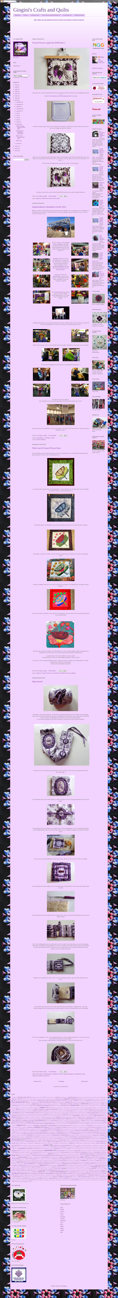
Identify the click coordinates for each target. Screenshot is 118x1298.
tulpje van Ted (28, 1171)
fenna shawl (26, 1118)
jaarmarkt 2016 (104, 1130)
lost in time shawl (65, 1138)
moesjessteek (30, 1143)
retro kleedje (40, 1158)
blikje (37, 1102)
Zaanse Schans (95, 1178)
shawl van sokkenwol (44, 1162)
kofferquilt (23, 1135)
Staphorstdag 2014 (70, 1165)
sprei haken (35, 1165)
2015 (16, 98)
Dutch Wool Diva (60, 269)
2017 (16, 93)
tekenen (35, 1170)
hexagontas (58, 1127)
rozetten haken (35, 1160)
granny (105, 1122)
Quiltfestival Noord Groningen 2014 (53, 1155)
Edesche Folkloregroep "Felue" (65, 1115)
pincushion (15, 1152)
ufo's (78, 1171)
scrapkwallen (91, 1160)
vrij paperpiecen (72, 1175)
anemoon (26, 1099)
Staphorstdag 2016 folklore (81, 1165)
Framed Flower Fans (47, 673)
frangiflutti (25, 1120)
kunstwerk (72, 1135)
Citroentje (96, 1109)
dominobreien (65, 1114)
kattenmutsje (77, 1132)
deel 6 (72, 1112)
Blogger (65, 1286)
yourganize (83, 1178)
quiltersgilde (21, 1155)
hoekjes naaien (14, 1129)
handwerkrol (55, 1074)
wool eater (25, 1178)
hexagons (52, 1127)
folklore (67, 1118)
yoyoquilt (89, 1178)
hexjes (64, 1127)
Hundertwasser (25, 1130)
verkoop (70, 1173)
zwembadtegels (24, 1181)
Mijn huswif (37, 681)
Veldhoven (57, 1173)
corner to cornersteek (78, 1110)
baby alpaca (17, 1100)
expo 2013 (89, 1117)
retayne (22, 1158)
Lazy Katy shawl (60, 1136)
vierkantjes (21, 1175)
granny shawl (23, 1123)
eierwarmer (90, 1115)
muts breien (24, 1145)
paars (90, 1148)
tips (79, 1170)
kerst (95, 1132)
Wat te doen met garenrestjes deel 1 (101, 274)
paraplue (28, 1150)
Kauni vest (89, 1132)
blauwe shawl (31, 1102)
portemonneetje (56, 1152)
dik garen (58, 1114)
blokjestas (41, 1103)
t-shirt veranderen (44, 1168)
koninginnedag (38, 1135)
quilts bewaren (100, 1155)
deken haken (95, 1112)
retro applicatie (32, 1158)
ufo (51, 1171)
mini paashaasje (70, 1141)
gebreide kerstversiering (75, 1120)
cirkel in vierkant (89, 1109)
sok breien (40, 1163)
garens (60, 1120)
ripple (83, 1158)
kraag (44, 1135)
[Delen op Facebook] (65, 196)
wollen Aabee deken (17, 1178)
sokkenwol (64, 1163)
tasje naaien (16, 1170)
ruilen (50, 1160)
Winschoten (74, 1176)
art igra (97, 1099)
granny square (39, 1123)
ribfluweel (70, 1158)
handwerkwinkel (98, 1125)
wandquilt (91, 1175)
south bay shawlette (89, 1163)
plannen (36, 1152)
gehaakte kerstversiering (41, 1122)
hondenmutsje (66, 1129)
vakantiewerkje (49, 1173)
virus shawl (30, 1175)
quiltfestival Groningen (38, 1155)
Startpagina (17, 15)
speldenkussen (21, 1165)
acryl (56, 1097)
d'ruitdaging (15, 1112)
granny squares (49, 1123)
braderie (30, 1107)
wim (50, 1176)
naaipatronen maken (76, 1145)
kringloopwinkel (56, 1135)
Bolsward (27, 1105)
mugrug (92, 1143)
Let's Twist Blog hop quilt (84, 1136)
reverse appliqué (71, 673)
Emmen (38, 1117)
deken (88, 1112)
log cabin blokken (26, 1138)
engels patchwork (45, 1117)
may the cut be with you (91, 1140)
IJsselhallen (47, 438)
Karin (61, 1222)
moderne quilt (14, 1143)
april (17, 119)
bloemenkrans (14, 1103)
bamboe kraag (40, 1100)
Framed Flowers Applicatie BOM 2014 (51, 15)
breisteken (72, 1107)
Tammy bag (57, 1168)
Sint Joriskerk (72, 1162)
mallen (40, 1140)
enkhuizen (52, 1117)
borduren (73, 1105)
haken (19, 1125)
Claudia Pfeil (102, 1109)
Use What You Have (17, 1173)
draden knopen (84, 1114)
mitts (83, 1141)
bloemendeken (84, 1102)
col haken (44, 1110)
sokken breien (47, 1163)
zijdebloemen (95, 1179)
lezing (93, 1136)
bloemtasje (28, 1103)
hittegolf (69, 1127)
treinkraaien (13, 1171)
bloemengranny (102, 1102)
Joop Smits (30, 1132)
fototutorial (88, 1118)
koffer (18, 1135)
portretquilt (72, 1152)
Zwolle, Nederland (41, 439)
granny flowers (17, 1123)
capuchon (62, 1109)
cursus (99, 1111)
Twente (46, 1171)
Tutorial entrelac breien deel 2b (101, 220)
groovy (87, 1123)
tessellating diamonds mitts (62, 1170)
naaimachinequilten (66, 1145)
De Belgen (55, 258)
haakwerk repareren (101, 1123)
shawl (18, 1162)
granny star (57, 1123)
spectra (14, 1165)
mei (17, 117)
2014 (16, 100)
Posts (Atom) (64, 1086)
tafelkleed (51, 1168)
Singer (66, 1162)
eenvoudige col (83, 1115)
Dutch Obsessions (61, 268)
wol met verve (103, 1176)
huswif (60, 1074)
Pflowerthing (104, 1150)
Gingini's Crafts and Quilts (41, 10)
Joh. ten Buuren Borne (22, 1132)
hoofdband (97, 1129)
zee (101, 1178)
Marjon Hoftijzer (63, 1140)
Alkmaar (20, 1099)
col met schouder (52, 1110)
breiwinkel (83, 1107)
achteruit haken (50, 1097)
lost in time (57, 1138)
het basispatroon (53, 96)
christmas (81, 1109)
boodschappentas (65, 1105)
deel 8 (80, 1112)
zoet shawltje (102, 1179)
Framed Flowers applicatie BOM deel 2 (48, 43)
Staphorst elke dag (79, 15)
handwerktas (90, 1125)
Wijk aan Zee (35, 1176)
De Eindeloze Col (67, 15)
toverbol (103, 1170)
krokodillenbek (65, 1135)
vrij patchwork (80, 1175)
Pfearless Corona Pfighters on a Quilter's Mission (90, 1150)
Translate (25, 77)
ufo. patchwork (71, 1171)
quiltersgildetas (28, 1155)
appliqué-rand (77, 1099)
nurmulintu (63, 1146)
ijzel (49, 1130)
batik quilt (52, 1100)
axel (12, 1100)
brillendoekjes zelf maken (91, 1107)
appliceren (38, 198)
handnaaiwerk (29, 1125)
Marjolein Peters (54, 1140)
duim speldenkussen (29, 1115)
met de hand (15, 1141)
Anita (49, 554)
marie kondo (46, 1140)
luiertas (87, 1138)
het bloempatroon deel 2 (66, 96)
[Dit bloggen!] (61, 196)
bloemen (67, 1102)
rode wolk (88, 1158)
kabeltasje (36, 1132)
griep (77, 1123)
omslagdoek (13, 1148)
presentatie (83, 1152)
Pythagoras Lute (34, 1153)
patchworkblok (60, 1150)
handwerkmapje (48, 1074)
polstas (40, 1152)
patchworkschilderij (69, 1150)
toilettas (97, 1170)
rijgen (75, 1158)
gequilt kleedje (75, 1122)
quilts (93, 1155)
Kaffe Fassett (43, 1132)
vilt (25, 1175)
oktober (18, 106)
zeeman (105, 1178)
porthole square (64, 1152)
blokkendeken (55, 1103)
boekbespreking (96, 1103)
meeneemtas (100, 1140)
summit (28, 1168)
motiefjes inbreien (78, 1143)
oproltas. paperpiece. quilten (47, 1148)
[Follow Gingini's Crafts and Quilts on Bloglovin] (99, 78)
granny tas (72, 1123)
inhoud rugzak (71, 1130)
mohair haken (43, 1143)
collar (64, 1110)
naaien (46, 1145)
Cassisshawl (75, 1109)
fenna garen (19, 1118)
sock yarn (20, 1163)
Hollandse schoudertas (30, 1129)
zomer (12, 1181)
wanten (96, 1175)
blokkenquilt (63, 1103)
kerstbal (100, 1132)
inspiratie (77, 1130)
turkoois (34, 1171)
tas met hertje (78, 1168)
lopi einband (42, 1138)
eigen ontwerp (39, 1074)
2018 (16, 91)
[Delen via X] (63, 196)
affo (69, 1097)
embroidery (27, 1117)
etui (79, 1117)
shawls (52, 1162)
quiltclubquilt (83, 1154)
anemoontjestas (41, 1099)
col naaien (59, 1110)
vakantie (34, 1173)
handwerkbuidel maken (64, 1125)
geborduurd (66, 1120)
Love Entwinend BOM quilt (77, 1138)
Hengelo (24, 1127)
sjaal (83, 1162)
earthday (55, 1115)
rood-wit (20, 1160)
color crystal (69, 1110)
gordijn (100, 1122)
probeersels (90, 1152)
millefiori (49, 1141)
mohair (37, 1143)
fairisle (95, 1117)
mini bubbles (56, 1141)
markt (69, 1140)
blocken (54, 1102)
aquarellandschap (91, 1099)
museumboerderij (15, 1145)
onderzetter (30, 1148)
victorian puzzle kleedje (96, 1173)
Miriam (62, 1228)
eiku (104, 1115)
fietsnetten (39, 1118)
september (19, 108)
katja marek (66, 1132)
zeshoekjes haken (66, 1179)
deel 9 (84, 1112)
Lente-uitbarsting (73, 1136)
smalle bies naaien (101, 1162)
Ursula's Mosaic (94, 1171)
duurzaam (50, 1115)
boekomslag (14, 1105)
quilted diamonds (101, 1153)
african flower (87, 1097)
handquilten (36, 1125)
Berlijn (75, 1100)
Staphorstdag (61, 1165)
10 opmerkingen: (52, 196)
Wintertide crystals (94, 1176)
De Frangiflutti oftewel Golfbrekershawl (102, 134)
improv (53, 1130)
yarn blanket (59, 1178)
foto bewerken (74, 1118)
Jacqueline (63, 1220)
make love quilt (27, 1140)
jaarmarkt (97, 1130)
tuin (19, 1171)
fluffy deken (48, 1118)
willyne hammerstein (44, 1176)
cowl (90, 1110)
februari (18, 124)
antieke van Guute (50, 1099)
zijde (91, 1179)
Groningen (82, 1123)
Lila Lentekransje (99, 1136)
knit (97, 1133)
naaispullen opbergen (68, 1074)
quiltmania (82, 1155)
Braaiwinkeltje (56, 276)
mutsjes (29, 1145)
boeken (103, 1103)
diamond (46, 1114)
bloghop (34, 1104)
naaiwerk (101, 1145)
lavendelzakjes (52, 1136)
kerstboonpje (18, 1133)
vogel (42, 1175)
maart (18, 122)
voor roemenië (47, 1175)
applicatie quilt (58, 1099)
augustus (18, 111)
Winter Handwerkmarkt (83, 1176)
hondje (86, 1129)
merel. (105, 1140)
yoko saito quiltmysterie (75, 1178)
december (19, 102)
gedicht (83, 1120)
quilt (49, 1154)
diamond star (52, 1114)
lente (66, 1136)
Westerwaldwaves (17, 1176)
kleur (82, 1133)
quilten (58, 198)
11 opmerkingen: (52, 435)
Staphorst (42, 1165)
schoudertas (84, 1160)
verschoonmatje (77, 1173)
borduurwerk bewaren (84, 1105)
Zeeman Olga (24, 1179)
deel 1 (37, 1112)
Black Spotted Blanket (18, 1102)
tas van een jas (99, 1168)
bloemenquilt (21, 1103)
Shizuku (57, 1162)
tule (22, 1171)
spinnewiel (29, 1165)
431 (40, 1097)
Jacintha (62, 1218)
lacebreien (95, 1135)
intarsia (91, 1130)
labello (89, 1135)
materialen (81, 1140)
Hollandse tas (40, 1129)
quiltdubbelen (91, 1153)
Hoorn (19, 1130)
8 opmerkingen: (52, 670)
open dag (37, 1148)
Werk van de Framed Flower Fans (46, 448)
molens (49, 1143)
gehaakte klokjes (51, 1122)
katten (71, 1132)
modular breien (23, 1143)
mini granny (63, 1141)
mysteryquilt (39, 1145)
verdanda (64, 1173)
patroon (77, 1150)
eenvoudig (75, 1115)
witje (61, 1232)
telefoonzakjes (42, 1170)
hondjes (91, 1129)
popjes (50, 1152)
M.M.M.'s (103, 1138)
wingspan (54, 1176)
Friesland (48, 1120)
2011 (16, 150)
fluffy (43, 1118)
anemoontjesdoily (32, 1099)
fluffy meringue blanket (58, 1118)
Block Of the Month (45, 1102)
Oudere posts (84, 1081)
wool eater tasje (33, 1178)
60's (44, 1097)
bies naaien (102, 1100)
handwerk (44, 1125)
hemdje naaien (18, 1127)
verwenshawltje (85, 1173)
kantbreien (53, 1132)
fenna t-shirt (32, 1118)
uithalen (83, 1171)
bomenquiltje (56, 1105)
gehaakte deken (30, 1122)
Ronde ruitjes (14, 1160)
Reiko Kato (75, 1157)
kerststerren (31, 1133)
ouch (73, 1148)
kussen (77, 1135)
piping (27, 1152)
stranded (103, 1166)
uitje (87, 1171)
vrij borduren (65, 1175)
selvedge (103, 1160)
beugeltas (87, 1100)
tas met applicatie (70, 1168)
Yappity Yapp (52, 1178)
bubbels (35, 1109)
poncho (45, 1152)
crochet (94, 1110)
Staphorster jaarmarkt (100, 1165)
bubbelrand (29, 1109)
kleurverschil (87, 1133)
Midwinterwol (22, 1141)
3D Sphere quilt (35, 1097)
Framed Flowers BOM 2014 (60, 673)
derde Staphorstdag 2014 (20, 1114)
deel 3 (59, 1112)
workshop (40, 1178)
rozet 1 (24, 1160)
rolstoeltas (95, 1158)
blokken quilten (47, 1103)
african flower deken (95, 1097)
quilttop (30, 1157)
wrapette (46, 1178)
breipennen (60, 1107)
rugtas (41, 1160)
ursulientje (102, 1171)
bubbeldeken (22, 1109)
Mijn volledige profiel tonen (101, 61)
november (19, 104)
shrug (62, 1162)
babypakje (24, 1100)
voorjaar (53, 1175)
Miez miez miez (30, 1141)
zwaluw (17, 1181)
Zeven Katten (58, 292)
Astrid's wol (103, 1099)
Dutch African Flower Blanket (40, 1115)
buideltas (41, 1109)
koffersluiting (30, 1135)
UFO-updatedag (60, 1171)
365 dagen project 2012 (23, 1097)
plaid (31, 1152)
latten (23, 1136)
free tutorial (39, 1120)
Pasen (33, 1150)
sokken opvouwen (56, 1163)
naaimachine (56, 1145)
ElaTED (21, 1117)
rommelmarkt (101, 1158)
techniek (23, 1170)
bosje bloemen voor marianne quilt (20, 1107)
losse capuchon (49, 1138)
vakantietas (41, 1173)
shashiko (13, 1162)
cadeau (47, 1109)
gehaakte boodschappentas (18, 1122)
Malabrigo (35, 1140)
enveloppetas (74, 1117)
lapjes (19, 1136)
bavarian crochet (61, 1100)
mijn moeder (38, 1141)
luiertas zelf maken (95, 1138)
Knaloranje (93, 1133)
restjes (83, 1074)
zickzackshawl (74, 1179)
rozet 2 (29, 1160)
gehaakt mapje (90, 1120)
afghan (74, 1097)
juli (17, 113)
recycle (61, 1157)
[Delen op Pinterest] (66, 196)
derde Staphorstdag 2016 (32, 1114)
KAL (48, 1132)
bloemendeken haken (92, 1102)
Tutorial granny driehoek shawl (101, 202)
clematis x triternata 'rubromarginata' (18, 1110)
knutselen (102, 1133)
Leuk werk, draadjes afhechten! (102, 237)
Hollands (22, 1129)
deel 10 (42, 1112)
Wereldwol (61, 266)
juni (17, 115)
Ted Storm (29, 1170)
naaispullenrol (77, 1074)
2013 (16, 146)
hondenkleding (57, 1129)
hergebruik (37, 1127)
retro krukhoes (48, 1158)
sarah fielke (54, 1160)
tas (63, 1168)
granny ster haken (64, 1123)
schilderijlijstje (76, 1160)
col (39, 1111)
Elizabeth (48, 525)
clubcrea (29, 1110)
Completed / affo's (35, 15)
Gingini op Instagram (97, 68)
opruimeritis (63, 1148)
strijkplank (23, 1168)
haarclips (13, 1125)
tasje (105, 1168)
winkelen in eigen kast (43, 1075)
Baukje (62, 1209)
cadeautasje (55, 1109)
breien (42, 1107)
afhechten (80, 1097)
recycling (67, 1157)
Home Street (47, 1129)
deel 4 (64, 1112)
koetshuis (13, 1135)
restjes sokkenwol (100, 1157)
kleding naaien (75, 1133)
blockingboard (61, 1102)
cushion (105, 1110)
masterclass (75, 1140)
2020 (16, 87)
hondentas (81, 1129)
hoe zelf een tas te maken (94, 1127)
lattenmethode (29, 1136)
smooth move (14, 1163)
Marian (41, 584)
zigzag (87, 1179)
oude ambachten (78, 1148)
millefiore (44, 1141)
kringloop (48, 1135)
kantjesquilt (59, 1132)
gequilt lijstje (82, 1122)
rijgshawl (79, 1158)
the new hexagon (72, 1170)
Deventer (40, 1114)
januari (18, 143)
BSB (17, 1109)
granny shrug (31, 1123)
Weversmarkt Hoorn (27, 1176)
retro (26, 1158)
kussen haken (84, 1135)
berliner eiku (81, 1100)
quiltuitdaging (37, 1157)
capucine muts (68, 1109)
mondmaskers (55, 1143)
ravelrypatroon (54, 1157)
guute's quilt (93, 1123)
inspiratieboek (85, 1130)
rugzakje (45, 1160)
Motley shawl (86, 1143)
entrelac (58, 1117)
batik (47, 1100)
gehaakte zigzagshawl (60, 1122)
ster (70, 1166)
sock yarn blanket (28, 1163)
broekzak (100, 1107)
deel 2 (55, 1112)
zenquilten (53, 1179)
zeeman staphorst (39, 1179)
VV (86, 1175)
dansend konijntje (30, 1112)
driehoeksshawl (92, 1114)
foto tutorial (81, 1118)
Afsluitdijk (103, 1097)
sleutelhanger (93, 1162)
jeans (14, 1132)
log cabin (17, 1138)
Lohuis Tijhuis (35, 1138)
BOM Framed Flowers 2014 (49, 198)
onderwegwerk (21, 1148)
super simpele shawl (35, 1168)
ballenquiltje (33, 1100)
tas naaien (92, 1168)
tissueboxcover (92, 1170)
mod (86, 1141)
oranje (68, 1148)
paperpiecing (22, 1150)
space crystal (98, 1163)
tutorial (40, 1171)
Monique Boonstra (63, 1143)
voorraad (59, 1175)
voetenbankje (36, 1175)
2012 (16, 148)
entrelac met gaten (66, 1117)
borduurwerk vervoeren (94, 1105)
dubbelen (13, 1115)
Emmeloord (33, 1117)
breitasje (77, 1107)
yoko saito (66, 1178)
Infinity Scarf (64, 1130)
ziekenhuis (82, 1179)
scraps (97, 1160)
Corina (53, 489)
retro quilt (54, 1158)
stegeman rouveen (55, 1166)
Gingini (102, 57)
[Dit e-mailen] (60, 196)
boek (89, 1103)
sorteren (81, 1163)
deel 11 (46, 1112)
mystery (34, 1145)
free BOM (31, 1120)
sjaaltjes (87, 1162)
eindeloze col (14, 1117)
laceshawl (13, 1136)
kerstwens (52, 1133)
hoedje (103, 1127)
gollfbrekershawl (94, 1122)
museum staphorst (100, 1143)
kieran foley (68, 1133)
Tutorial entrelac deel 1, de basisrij (101, 151)
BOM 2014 (32, 1105)
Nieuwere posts (37, 1081)
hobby (74, 1127)
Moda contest (92, 1141)
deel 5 (68, 1112)
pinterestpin (22, 1152)
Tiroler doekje (84, 1170)
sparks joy (105, 1163)
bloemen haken (75, 1102)
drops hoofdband (101, 1114)
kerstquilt (24, 1133)
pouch (77, 1152)
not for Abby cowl (55, 1146)
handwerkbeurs (40, 438)
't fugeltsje (13, 1097)
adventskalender (63, 1097)
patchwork (48, 1150)
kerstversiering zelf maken (42, 1133)
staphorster (91, 1165)
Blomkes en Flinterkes (73, 1103)
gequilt (68, 1122)
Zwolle (52, 438)
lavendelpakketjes (44, 1136)
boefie (83, 1104)
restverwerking (15, 1158)
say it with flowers (63, 1160)
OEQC (77, 1146)
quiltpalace (87, 1155)
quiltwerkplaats (45, 1157)
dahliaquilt (22, 1112)
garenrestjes (54, 1120)
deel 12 (51, 1112)
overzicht (86, 1148)
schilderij (70, 1160)
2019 (16, 89)
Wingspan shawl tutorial (101, 184)
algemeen (13, 1099)
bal (28, 1100)
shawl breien (26, 1162)
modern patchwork (100, 1141)
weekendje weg (103, 1175)
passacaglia (40, 1150)
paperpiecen (14, 1150)
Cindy (61, 1213)
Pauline (62, 1230)
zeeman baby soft (16, 1179)
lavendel (36, 1136)
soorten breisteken (73, 1163)
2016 (16, 96)
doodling (72, 1114)
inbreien (58, 1130)
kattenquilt (84, 1132)
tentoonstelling (51, 1170)
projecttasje (97, 1152)
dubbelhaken (20, 1115)
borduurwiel (104, 1105)
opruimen (56, 1148)
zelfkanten (47, 1179)
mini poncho (78, 1141)
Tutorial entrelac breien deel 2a (101, 168)
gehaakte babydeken (100, 1120)
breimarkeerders (52, 1107)
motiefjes (71, 1143)
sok (35, 1163)
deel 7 (76, 1112)
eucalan (83, 1117)
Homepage (61, 1081)
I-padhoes (37, 1130)
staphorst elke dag (52, 1165)
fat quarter (100, 1117)
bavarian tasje (69, 1100)
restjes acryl (91, 1157)
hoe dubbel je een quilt (82, 1127)
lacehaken (102, 1135)
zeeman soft (31, 1179)
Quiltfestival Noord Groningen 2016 (71, 1155)
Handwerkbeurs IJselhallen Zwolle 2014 (49, 207)
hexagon (46, 1127)
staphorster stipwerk (36, 1166)
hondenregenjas (73, 1129)
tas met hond (85, 1168)
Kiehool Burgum (60, 1133)
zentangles (58, 1179)
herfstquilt (29, 1127)
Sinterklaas (79, 1162)
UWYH (28, 1173)
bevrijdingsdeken (95, 1100)
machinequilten (16, 1140)
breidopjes (36, 1107)
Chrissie (46, 613)
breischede (66, 1107)
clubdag (34, 1110)
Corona (85, 1110)
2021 (16, 85)
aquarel (84, 1099)
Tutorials (25, 15)
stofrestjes (34, 1075)
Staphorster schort (25, 1166)
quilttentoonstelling (22, 1157)
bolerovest (21, 1105)
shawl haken (34, 1162)
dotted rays (77, 1114)
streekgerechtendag (15, 1168)
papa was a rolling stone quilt (99, 1148)
